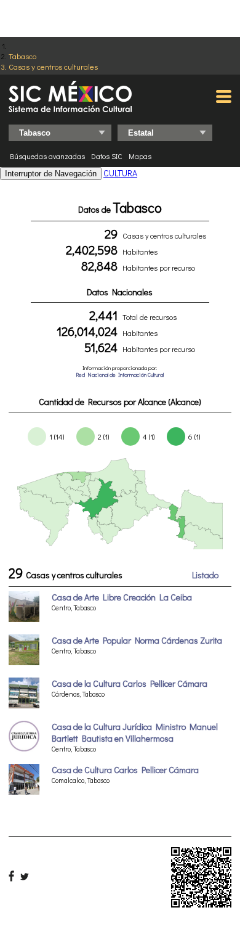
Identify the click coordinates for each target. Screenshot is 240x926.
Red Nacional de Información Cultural (120, 374)
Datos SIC (106, 156)
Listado (205, 575)
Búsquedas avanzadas (47, 156)
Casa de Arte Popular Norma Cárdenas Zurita (137, 640)
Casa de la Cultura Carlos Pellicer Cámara (129, 683)
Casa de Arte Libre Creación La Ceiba (122, 597)
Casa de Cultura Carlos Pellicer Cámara (125, 770)
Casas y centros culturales (53, 66)
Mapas (140, 156)
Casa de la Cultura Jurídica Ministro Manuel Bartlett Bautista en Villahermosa (135, 732)
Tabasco (22, 56)
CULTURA (120, 173)
